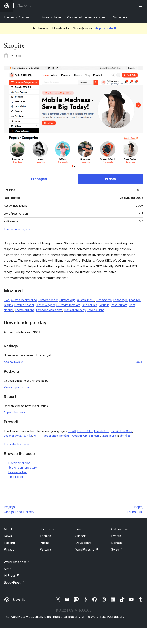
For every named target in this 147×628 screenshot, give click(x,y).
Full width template (68, 305)
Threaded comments (49, 310)
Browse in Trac (17, 472)
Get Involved (120, 529)
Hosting (9, 543)
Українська (109, 435)
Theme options (24, 310)
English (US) (101, 431)
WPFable (16, 55)
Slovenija (19, 600)
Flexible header (24, 305)
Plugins (44, 543)
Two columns (95, 310)
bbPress (11, 575)
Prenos (110, 179)
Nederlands (50, 435)
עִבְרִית (18, 435)
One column (89, 305)
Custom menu (85, 300)
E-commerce (104, 300)
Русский (76, 435)
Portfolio (104, 305)
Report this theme (15, 412)
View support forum (16, 387)
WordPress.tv (86, 549)
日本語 (28, 435)
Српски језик (91, 435)
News (8, 536)
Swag (117, 549)
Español (9, 435)
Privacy (9, 549)
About (8, 529)
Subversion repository (22, 467)
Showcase (47, 529)
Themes (9, 17)
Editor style (120, 300)
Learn (79, 529)
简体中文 (125, 435)
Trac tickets (16, 476)
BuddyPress (14, 582)
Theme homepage (15, 229)
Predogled (39, 179)
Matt (9, 569)
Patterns (46, 549)
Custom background (24, 300)
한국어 (37, 435)
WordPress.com (17, 562)
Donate (118, 543)
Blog (7, 300)
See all (139, 361)
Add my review (13, 361)
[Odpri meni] (141, 6)
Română (64, 435)
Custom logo (67, 300)
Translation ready (75, 310)
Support (81, 536)
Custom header (48, 300)
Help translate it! (105, 28)
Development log (19, 462)
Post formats (119, 305)
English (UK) (85, 431)
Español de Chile (121, 431)
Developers (83, 543)
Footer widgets (45, 305)
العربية (72, 431)
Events (116, 536)
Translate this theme (17, 444)
